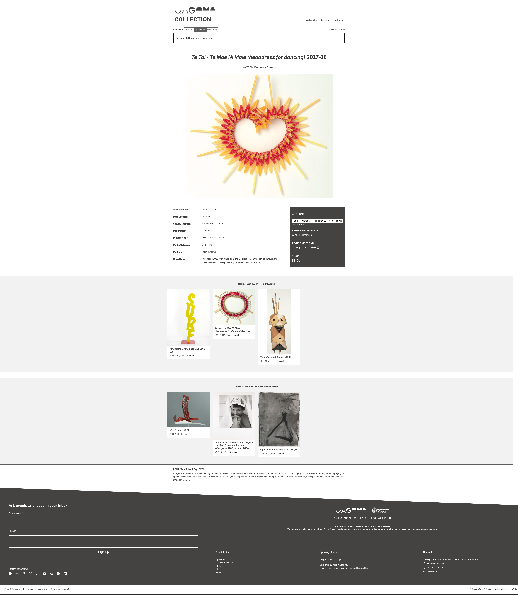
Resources (212, 29)
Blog (218, 569)
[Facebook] (293, 260)
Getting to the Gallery (437, 563)
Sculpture (207, 244)
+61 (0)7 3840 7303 (436, 567)
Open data (220, 559)
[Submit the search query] (175, 38)
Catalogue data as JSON (304, 247)
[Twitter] (298, 260)
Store (218, 565)
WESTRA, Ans (221, 452)
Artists (325, 20)
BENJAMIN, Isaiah (178, 434)
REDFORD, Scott (177, 355)
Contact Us (432, 571)
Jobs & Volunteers (13, 588)
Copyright (42, 588)
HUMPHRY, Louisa (223, 334)
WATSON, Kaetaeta (254, 67)
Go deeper (339, 20)
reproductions (277, 476)
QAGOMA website (224, 562)
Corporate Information (61, 588)
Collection (193, 19)
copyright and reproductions (323, 476)
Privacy (29, 588)
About (218, 572)
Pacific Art (207, 230)
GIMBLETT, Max (267, 453)
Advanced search (336, 29)
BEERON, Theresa (268, 360)
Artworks (311, 20)
